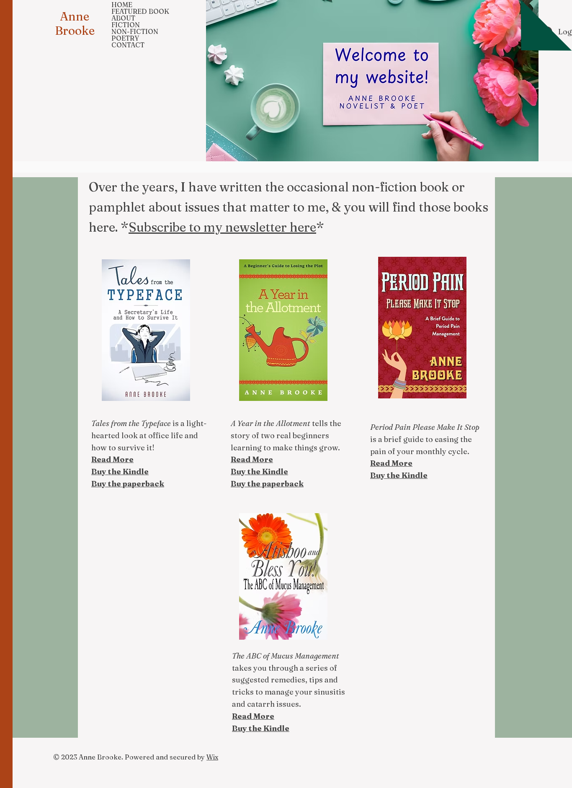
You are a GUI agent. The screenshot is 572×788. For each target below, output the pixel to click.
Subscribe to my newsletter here (222, 227)
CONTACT (127, 44)
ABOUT (123, 18)
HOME (121, 4)
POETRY (125, 38)
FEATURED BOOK (140, 11)
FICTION (125, 24)
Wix (212, 757)
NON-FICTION (134, 31)
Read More (253, 716)
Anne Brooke (75, 23)
